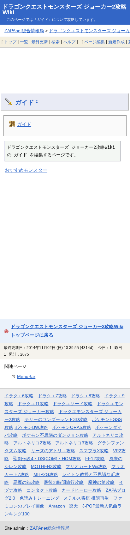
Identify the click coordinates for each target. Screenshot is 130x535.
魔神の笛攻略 (101, 482)
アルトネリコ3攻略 (74, 442)
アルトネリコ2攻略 (32, 442)
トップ (10, 41)
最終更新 (40, 41)
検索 (55, 41)
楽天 (73, 505)
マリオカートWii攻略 (86, 466)
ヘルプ (69, 41)
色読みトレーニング (39, 498)
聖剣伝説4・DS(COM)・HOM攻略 (47, 458)
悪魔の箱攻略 (26, 482)
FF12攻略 (95, 458)
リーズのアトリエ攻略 (53, 450)
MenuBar (26, 376)
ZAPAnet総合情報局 (24, 30)
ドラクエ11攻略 (33, 403)
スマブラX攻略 (94, 450)
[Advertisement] (65, 65)
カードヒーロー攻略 (81, 490)
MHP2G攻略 (45, 474)
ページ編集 (94, 41)
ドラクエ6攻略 (18, 395)
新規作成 (116, 41)
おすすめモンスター (26, 170)
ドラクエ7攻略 (52, 395)
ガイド (24, 102)
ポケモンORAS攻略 (71, 427)
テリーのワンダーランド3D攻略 (56, 419)
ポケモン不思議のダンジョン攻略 (55, 435)
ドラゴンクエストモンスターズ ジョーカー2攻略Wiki (65, 9)
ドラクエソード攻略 (72, 403)
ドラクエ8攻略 (85, 395)
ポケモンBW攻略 (31, 427)
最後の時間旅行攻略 (64, 482)
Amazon (57, 505)
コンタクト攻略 (42, 490)
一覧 (24, 41)
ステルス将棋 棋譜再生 (86, 498)
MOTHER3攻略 (46, 466)
